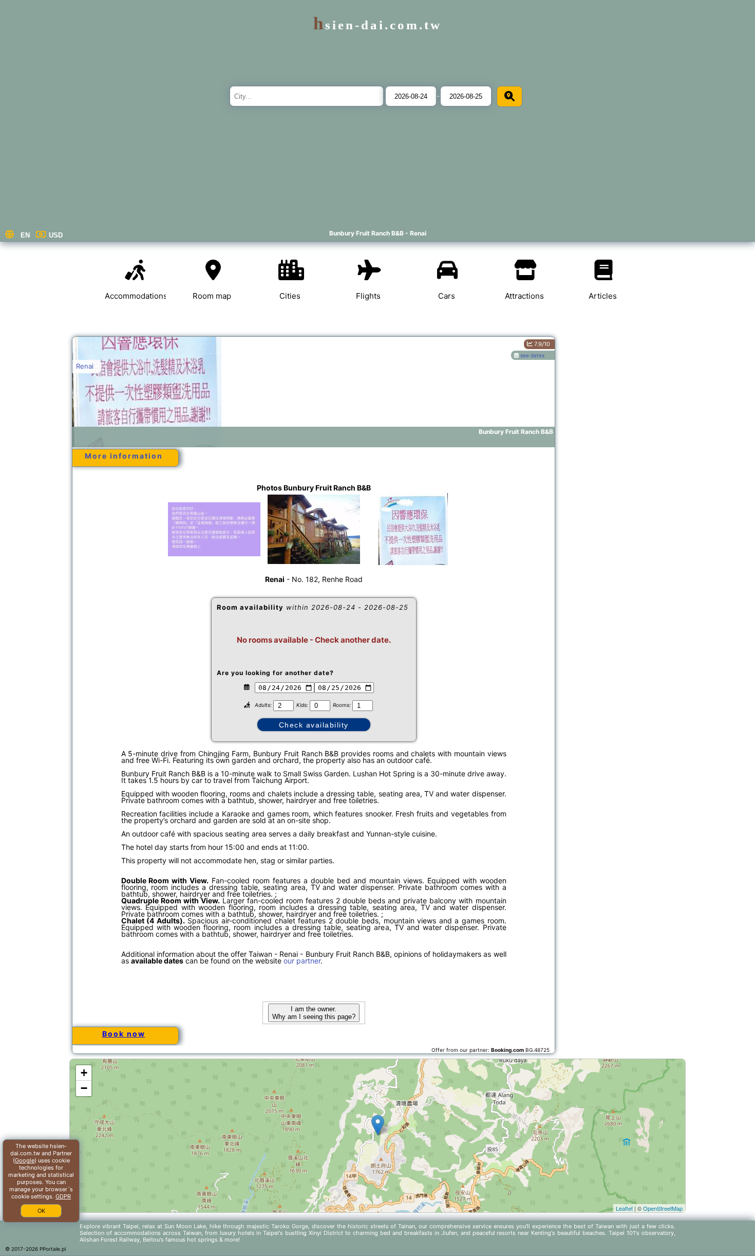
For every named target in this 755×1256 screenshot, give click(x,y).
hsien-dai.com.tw (377, 25)
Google (24, 1160)
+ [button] (84, 1072)
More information (124, 455)
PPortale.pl (53, 1249)
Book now (123, 1033)
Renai (84, 366)
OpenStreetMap (663, 1208)
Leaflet (624, 1208)
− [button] (84, 1088)
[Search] (509, 96)
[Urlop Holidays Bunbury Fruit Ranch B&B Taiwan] (214, 529)
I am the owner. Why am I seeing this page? (313, 1013)
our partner (302, 960)
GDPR (63, 1196)
